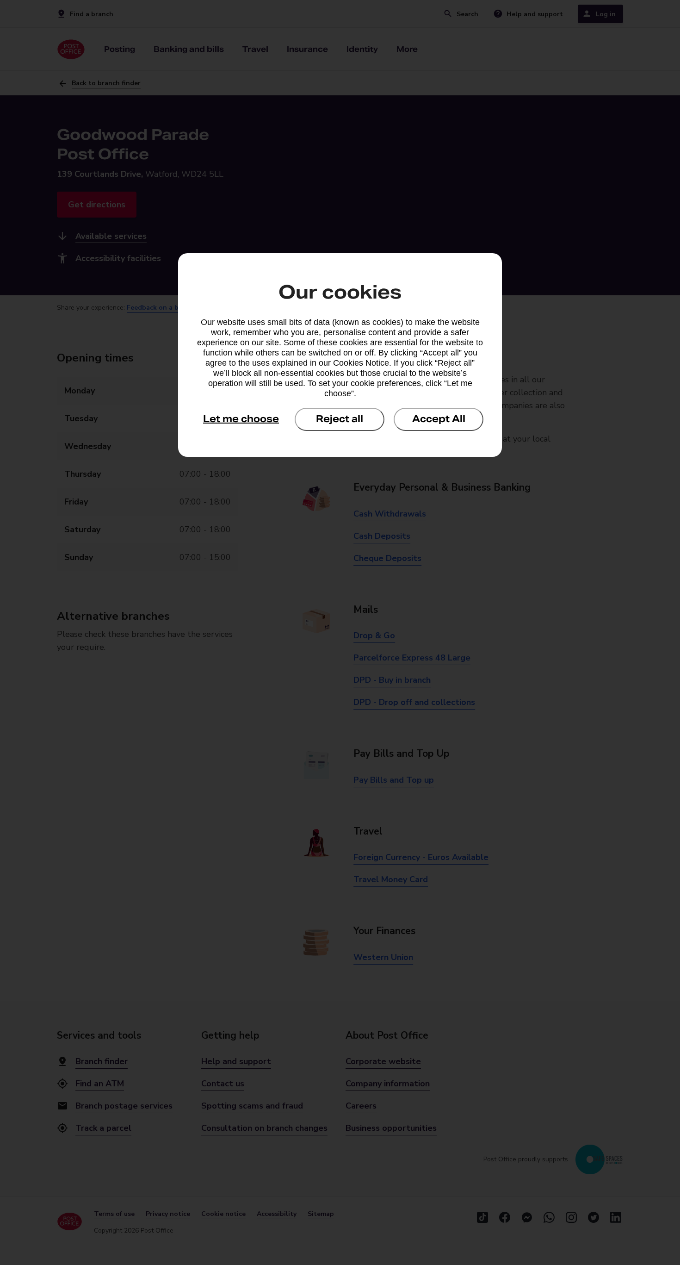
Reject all (339, 419)
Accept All (438, 419)
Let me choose (241, 419)
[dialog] (340, 355)
